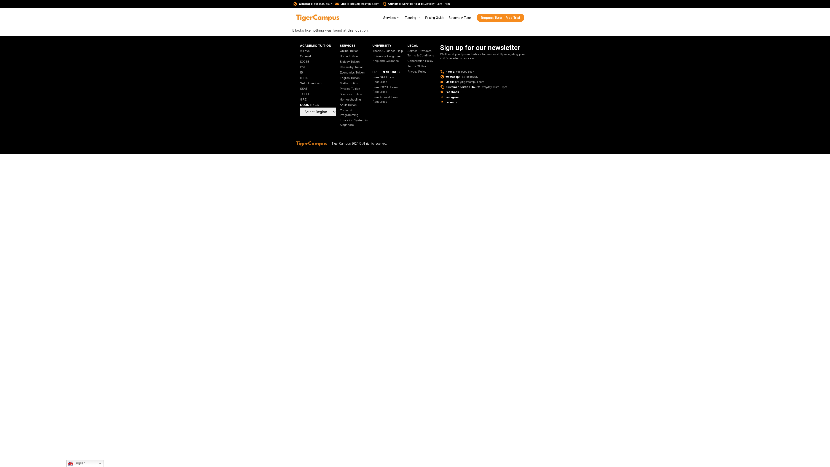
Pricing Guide (434, 17)
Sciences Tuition (351, 94)
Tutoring (410, 17)
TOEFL (305, 94)
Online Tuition (349, 51)
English (79, 463)
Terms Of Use (416, 66)
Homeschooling (350, 99)
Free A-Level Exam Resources (385, 99)
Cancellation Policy (420, 60)
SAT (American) (311, 83)
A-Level (305, 51)
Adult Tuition (348, 105)
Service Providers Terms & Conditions (420, 53)
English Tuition (350, 78)
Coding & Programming (349, 113)
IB (301, 72)
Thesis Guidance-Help (387, 51)
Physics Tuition (350, 88)
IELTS (304, 78)
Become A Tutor (460, 17)
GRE (303, 99)
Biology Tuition (350, 61)
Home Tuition (349, 56)
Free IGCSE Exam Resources (385, 89)
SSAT (304, 88)
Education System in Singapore (354, 122)
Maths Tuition (349, 83)
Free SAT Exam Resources (383, 79)
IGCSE (304, 61)
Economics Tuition (352, 72)
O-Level (305, 56)
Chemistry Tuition (352, 67)
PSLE (304, 67)
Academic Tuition (315, 45)
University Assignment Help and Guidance (387, 58)
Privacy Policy (416, 71)
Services (389, 17)
